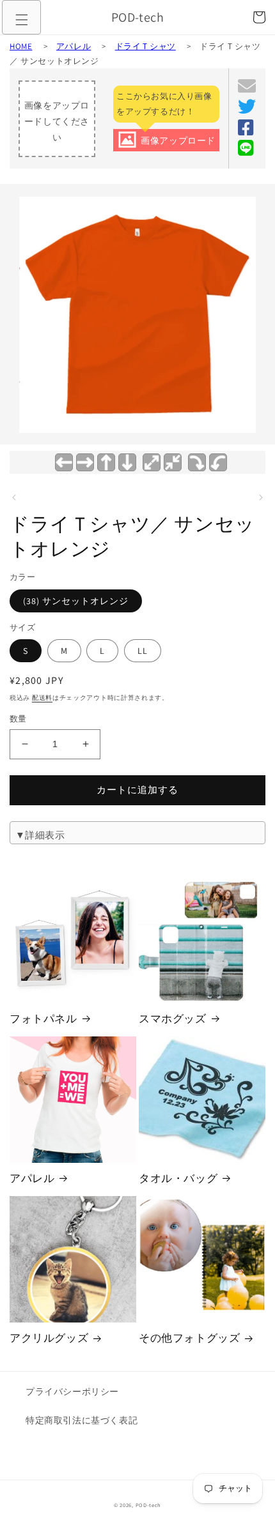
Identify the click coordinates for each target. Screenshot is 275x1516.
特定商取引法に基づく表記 (82, 1420)
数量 (18, 718)
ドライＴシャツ (145, 46)
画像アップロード (178, 140)
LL (143, 650)
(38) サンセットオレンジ (76, 601)
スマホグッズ (173, 1019)
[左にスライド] (14, 497)
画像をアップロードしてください (57, 121)
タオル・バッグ (178, 1178)
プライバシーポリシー (72, 1391)
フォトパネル (43, 1019)
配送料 (42, 698)
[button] (22, 20)
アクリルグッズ (49, 1338)
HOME (21, 46)
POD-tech (149, 1504)
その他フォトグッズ (189, 1338)
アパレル (73, 46)
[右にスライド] (261, 497)
